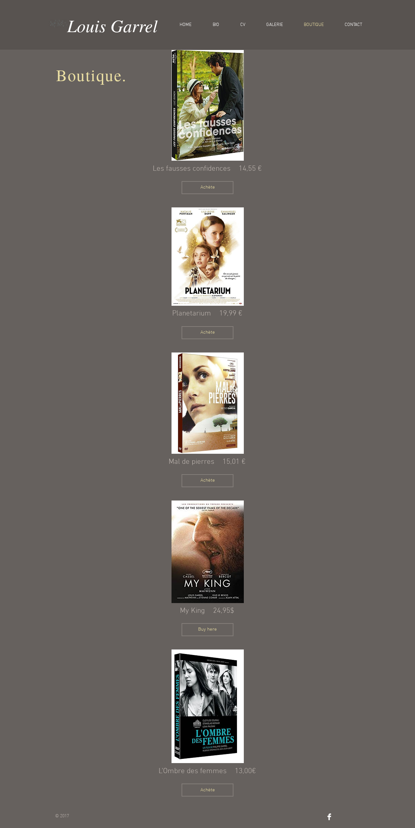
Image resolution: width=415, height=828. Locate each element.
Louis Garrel (112, 25)
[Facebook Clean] (329, 816)
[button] (207, 187)
